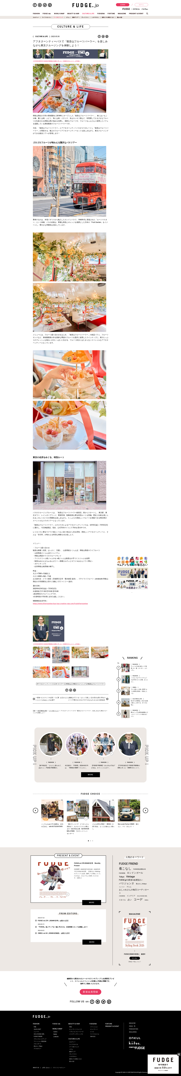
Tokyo (121, 876)
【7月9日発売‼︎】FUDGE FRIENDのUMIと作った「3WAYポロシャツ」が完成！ (57, 61)
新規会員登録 (90, 992)
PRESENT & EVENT (136, 13)
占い (130, 899)
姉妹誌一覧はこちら (134, 962)
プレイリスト (85, 17)
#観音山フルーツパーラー (95, 684)
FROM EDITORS (133, 1029)
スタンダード (37, 1044)
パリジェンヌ (126, 883)
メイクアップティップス (76, 1034)
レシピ (92, 1032)
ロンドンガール (135, 873)
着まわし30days (141, 884)
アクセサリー (37, 1049)
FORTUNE (111, 13)
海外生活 (92, 1036)
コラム (68, 17)
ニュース (36, 1032)
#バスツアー (60, 684)
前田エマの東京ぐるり (108, 17)
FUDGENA (101, 13)
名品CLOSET (37, 1029)
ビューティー (94, 1029)
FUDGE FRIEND (128, 864)
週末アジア (75, 17)
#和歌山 (68, 684)
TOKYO (55, 1032)
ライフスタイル (46, 17)
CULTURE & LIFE (88, 13)
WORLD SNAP (59, 13)
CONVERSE (122, 896)
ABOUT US (36, 1068)
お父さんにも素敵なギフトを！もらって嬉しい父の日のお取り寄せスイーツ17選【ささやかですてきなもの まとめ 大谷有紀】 (83, 699)
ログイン (141, 5)
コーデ (138, 899)
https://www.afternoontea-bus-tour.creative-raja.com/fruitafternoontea (60, 603)
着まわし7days (38, 1046)
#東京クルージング (79, 684)
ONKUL (146, 900)
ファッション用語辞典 (40, 1041)
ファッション (94, 1027)
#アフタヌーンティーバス (45, 684)
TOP (34, 711)
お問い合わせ (46, 1068)
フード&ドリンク (58, 17)
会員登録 (122, 5)
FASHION (36, 13)
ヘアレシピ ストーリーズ (76, 1032)
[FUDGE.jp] (85, 5)
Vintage (130, 876)
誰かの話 (119, 17)
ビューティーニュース (75, 1029)
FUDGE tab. (47, 13)
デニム (129, 887)
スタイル (122, 900)
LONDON (55, 1037)
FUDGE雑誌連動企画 (139, 869)
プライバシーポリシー (59, 1068)
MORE (91, 902)
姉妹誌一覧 (132, 1026)
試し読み (134, 958)
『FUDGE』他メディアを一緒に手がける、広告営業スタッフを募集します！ (63, 927)
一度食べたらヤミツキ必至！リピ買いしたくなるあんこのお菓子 (47, 699)
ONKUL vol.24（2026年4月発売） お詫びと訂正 (54, 933)
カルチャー (36, 17)
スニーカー (122, 887)
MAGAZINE (122, 13)
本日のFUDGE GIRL (142, 896)
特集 (35, 1027)
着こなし (125, 868)
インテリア (131, 896)
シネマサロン (95, 17)
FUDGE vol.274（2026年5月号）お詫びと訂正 (53, 921)
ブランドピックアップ (40, 1039)
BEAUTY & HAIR (73, 13)
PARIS (55, 1034)
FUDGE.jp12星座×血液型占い (131, 880)
